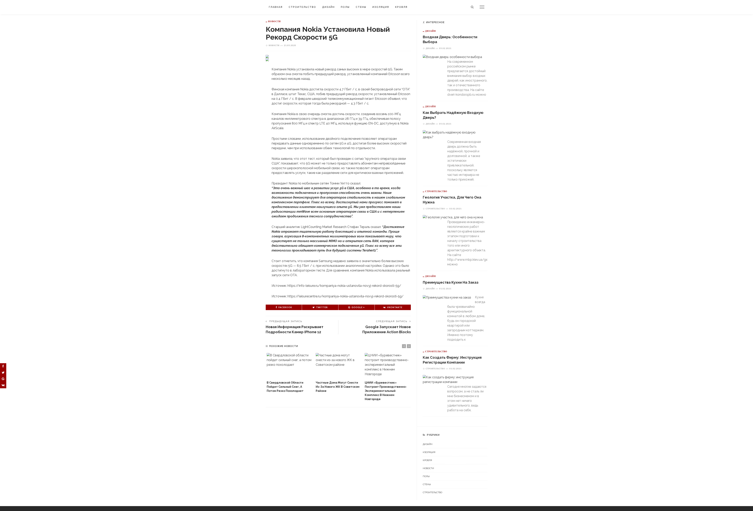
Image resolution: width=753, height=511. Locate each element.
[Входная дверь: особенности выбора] (452, 57)
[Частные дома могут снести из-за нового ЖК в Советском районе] (338, 366)
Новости (274, 21)
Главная (276, 7)
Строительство (302, 7)
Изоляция (380, 7)
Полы (345, 7)
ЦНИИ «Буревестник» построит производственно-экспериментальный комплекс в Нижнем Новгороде (386, 391)
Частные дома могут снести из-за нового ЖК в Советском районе (337, 386)
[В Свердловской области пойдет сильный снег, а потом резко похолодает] (289, 366)
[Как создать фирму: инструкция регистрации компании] (453, 379)
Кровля (401, 7)
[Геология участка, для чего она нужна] (453, 217)
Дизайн (328, 7)
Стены (361, 7)
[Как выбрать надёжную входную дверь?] (453, 134)
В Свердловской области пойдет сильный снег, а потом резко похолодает (285, 386)
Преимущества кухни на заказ (450, 282)
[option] (289, 373)
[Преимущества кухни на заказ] (447, 297)
